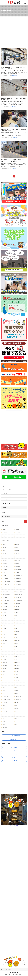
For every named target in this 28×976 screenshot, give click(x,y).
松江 (3, 708)
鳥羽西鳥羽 (17, 653)
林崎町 (16, 677)
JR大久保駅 (17, 532)
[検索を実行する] (25, 521)
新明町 (4, 634)
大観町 (4, 637)
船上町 (16, 702)
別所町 (4, 705)
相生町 (4, 544)
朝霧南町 (4, 553)
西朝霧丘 (17, 668)
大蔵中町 (17, 606)
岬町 (3, 715)
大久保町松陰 (5, 591)
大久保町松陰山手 (6, 594)
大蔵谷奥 (4, 612)
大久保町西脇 (5, 588)
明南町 (16, 721)
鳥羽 (3, 653)
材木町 (16, 625)
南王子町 (4, 718)
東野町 (4, 684)
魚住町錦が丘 (18, 569)
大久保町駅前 (5, 578)
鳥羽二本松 (5, 656)
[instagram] (14, 972)
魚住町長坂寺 (5, 566)
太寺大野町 (5, 640)
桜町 (16, 628)
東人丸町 (17, 684)
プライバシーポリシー (8, 496)
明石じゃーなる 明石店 (14, 825)
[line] (16, 972)
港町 (16, 715)
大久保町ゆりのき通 (19, 600)
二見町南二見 (18, 699)
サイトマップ (6, 499)
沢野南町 (17, 631)
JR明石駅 (17, 529)
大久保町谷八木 (6, 584)
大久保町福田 (18, 588)
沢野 (3, 631)
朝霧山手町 (17, 553)
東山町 (16, 687)
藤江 (3, 693)
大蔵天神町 (5, 606)
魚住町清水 (5, 563)
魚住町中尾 (17, 566)
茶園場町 (4, 628)
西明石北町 (17, 665)
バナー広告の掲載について (9, 490)
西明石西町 (17, 662)
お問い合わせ (6, 493)
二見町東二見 (5, 696)
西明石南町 (5, 665)
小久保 (4, 625)
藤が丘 (16, 693)
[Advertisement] (14, 31)
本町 (16, 705)
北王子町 (17, 622)
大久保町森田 (5, 597)
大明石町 (17, 572)
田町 (16, 646)
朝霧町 (4, 550)
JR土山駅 (17, 536)
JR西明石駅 (5, 532)
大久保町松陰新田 (19, 591)
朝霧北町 (4, 547)
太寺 (16, 637)
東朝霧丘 (4, 681)
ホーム (4, 484)
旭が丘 (4, 557)
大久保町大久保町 (6, 581)
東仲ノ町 (17, 681)
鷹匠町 (16, 643)
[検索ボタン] (2, 2)
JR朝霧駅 (4, 529)
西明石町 (4, 668)
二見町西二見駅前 (6, 699)
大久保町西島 (18, 584)
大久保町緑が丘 (18, 594)
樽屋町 (4, 650)
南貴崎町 (17, 718)
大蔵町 (16, 612)
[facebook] (10, 972)
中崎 (16, 659)
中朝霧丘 (4, 659)
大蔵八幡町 (5, 609)
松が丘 (16, 708)
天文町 (16, 650)
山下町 (4, 724)
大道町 (4, 643)
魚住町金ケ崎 (5, 560)
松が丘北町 (5, 711)
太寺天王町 (17, 640)
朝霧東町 (17, 550)
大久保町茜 (5, 575)
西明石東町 (5, 662)
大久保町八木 (18, 597)
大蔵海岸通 (17, 603)
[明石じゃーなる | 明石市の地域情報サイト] (14, 2)
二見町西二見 (18, 696)
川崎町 (4, 619)
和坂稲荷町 (5, 727)
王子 (3, 572)
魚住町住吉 (17, 563)
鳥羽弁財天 (17, 656)
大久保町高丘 (18, 581)
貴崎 (16, 619)
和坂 (16, 615)
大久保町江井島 (18, 575)
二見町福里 (5, 702)
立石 (3, 646)
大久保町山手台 (6, 600)
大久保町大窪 (18, 578)
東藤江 (4, 687)
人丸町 (4, 690)
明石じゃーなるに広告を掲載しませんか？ (14, 410)
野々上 (4, 674)
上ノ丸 (16, 557)
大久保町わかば (6, 603)
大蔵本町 (17, 609)
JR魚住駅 (4, 536)
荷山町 (16, 671)
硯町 (16, 634)
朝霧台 (16, 547)
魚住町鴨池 (17, 560)
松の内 (16, 711)
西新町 (4, 671)
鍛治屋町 (4, 615)
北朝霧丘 (4, 622)
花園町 (16, 674)
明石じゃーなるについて (8, 487)
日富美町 (17, 690)
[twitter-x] (12, 972)
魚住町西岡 (5, 569)
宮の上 (4, 721)
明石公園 (17, 544)
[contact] (17, 972)
